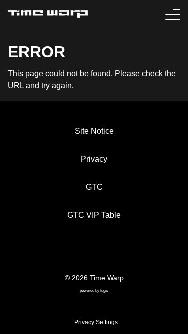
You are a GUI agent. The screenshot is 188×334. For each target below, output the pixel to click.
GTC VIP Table (94, 215)
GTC (94, 187)
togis (104, 290)
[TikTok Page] (85, 252)
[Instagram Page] (103, 252)
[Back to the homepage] (48, 14)
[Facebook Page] (67, 252)
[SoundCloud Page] (121, 252)
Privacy (94, 159)
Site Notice (94, 131)
